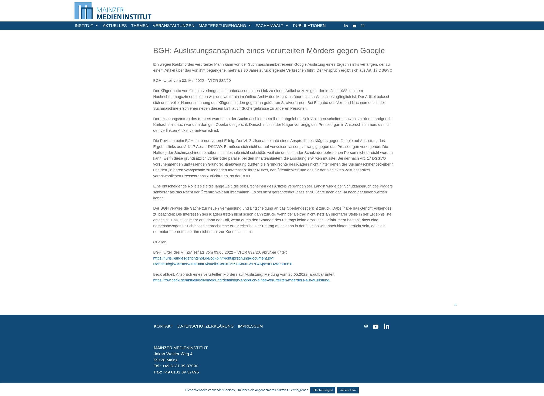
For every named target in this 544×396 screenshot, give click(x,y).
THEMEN (140, 25)
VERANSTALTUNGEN (173, 25)
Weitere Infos (348, 390)
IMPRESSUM (250, 326)
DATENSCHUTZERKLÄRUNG (205, 326)
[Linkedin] (346, 25)
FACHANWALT (269, 25)
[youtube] (354, 25)
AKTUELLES (115, 25)
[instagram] (362, 25)
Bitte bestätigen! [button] (323, 390)
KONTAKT (163, 326)
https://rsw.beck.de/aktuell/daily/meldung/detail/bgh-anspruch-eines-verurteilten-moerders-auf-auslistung (241, 280)
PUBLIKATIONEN (309, 25)
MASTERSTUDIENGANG (222, 25)
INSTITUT (84, 25)
